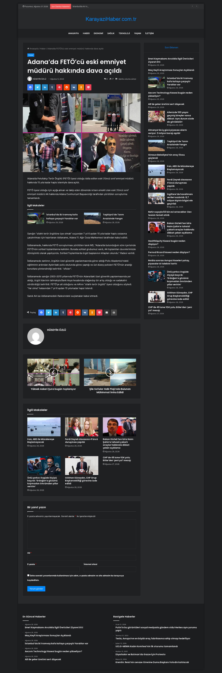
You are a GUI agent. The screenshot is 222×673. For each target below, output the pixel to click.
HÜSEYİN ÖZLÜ (39, 79)
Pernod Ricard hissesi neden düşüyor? (169, 252)
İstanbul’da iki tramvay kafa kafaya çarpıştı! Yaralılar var (98, 6)
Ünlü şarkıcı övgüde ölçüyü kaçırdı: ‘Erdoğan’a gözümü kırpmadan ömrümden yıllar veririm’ (42, 482)
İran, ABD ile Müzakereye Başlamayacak (40, 441)
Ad (29, 553)
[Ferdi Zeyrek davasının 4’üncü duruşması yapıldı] (81, 426)
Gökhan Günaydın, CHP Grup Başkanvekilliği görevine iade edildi (81, 480)
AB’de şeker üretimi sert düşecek (166, 104)
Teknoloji (124, 33)
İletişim (149, 33)
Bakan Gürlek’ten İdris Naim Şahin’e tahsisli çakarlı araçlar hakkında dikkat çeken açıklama (118, 443)
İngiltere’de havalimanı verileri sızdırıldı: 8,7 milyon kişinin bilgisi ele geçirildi (180, 199)
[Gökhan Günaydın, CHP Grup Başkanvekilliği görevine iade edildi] (81, 465)
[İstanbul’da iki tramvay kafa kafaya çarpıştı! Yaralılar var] (35, 218)
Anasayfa (73, 33)
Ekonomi (98, 33)
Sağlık (110, 33)
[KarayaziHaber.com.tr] (111, 19)
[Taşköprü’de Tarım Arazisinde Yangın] (92, 218)
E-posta (31, 564)
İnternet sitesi (90, 564)
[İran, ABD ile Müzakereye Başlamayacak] (44, 426)
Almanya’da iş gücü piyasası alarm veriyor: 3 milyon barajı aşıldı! (167, 131)
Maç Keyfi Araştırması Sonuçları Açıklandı (171, 70)
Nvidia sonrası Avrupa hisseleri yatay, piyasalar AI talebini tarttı (169, 262)
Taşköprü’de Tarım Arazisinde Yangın (177, 143)
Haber (86, 33)
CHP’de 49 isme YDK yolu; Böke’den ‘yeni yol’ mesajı (117, 459)
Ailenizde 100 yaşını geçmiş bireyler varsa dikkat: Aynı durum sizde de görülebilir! (180, 117)
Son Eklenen (171, 47)
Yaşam (137, 33)
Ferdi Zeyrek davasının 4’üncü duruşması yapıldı (81, 441)
